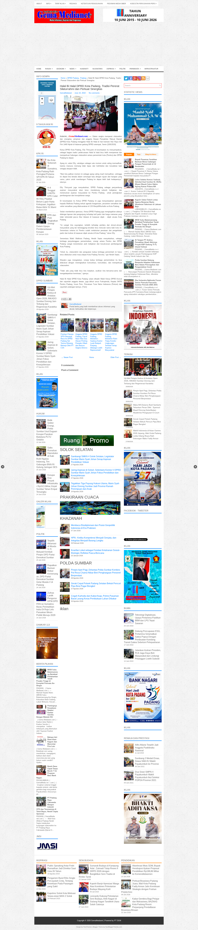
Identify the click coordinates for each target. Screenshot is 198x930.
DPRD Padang (73, 78)
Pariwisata (135, 69)
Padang (83, 78)
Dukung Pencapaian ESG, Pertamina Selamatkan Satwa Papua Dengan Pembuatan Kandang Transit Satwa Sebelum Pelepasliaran (142, 636)
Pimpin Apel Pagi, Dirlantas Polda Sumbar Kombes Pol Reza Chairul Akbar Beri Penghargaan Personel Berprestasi (96, 573)
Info (48, 4)
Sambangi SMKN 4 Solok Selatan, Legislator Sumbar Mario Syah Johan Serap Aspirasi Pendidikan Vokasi (92, 459)
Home (38, 69)
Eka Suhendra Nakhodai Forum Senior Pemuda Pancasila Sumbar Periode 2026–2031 (148, 282)
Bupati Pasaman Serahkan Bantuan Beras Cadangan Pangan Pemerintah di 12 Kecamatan (146, 162)
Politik (122, 69)
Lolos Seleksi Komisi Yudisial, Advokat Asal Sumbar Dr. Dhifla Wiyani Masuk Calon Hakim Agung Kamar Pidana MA (148, 183)
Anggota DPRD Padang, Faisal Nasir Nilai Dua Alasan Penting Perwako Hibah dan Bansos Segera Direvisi (81, 341)
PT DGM (117, 921)
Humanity (84, 69)
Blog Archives (150, 154)
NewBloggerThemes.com (113, 927)
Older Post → (115, 357)
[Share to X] (67, 299)
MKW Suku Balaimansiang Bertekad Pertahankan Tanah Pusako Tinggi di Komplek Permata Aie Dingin (147, 223)
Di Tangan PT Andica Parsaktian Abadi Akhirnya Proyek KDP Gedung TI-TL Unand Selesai (146, 243)
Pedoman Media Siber (116, 4)
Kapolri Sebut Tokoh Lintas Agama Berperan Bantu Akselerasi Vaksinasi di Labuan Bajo (148, 203)
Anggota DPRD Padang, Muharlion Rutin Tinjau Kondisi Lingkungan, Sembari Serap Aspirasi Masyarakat (111, 342)
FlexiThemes (87, 927)
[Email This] (62, 299)
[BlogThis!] (65, 299)
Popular (129, 154)
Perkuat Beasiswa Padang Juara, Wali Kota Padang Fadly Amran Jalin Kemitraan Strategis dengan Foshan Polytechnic (140, 886)
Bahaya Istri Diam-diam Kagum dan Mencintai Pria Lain (52, 741)
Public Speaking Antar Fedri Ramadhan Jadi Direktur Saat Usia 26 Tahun (61, 868)
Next (195, 466)
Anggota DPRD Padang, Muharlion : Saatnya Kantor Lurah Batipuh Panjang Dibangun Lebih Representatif (96, 342)
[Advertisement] (99, 46)
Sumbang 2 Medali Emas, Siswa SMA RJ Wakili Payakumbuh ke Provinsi (147, 761)
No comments (94, 93)
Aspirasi (111, 69)
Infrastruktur (151, 69)
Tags (138, 154)
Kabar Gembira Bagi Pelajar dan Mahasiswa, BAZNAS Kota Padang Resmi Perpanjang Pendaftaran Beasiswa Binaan (140, 904)
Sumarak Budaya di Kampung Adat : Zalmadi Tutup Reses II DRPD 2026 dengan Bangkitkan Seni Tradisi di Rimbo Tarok (99, 871)
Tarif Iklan (60, 4)
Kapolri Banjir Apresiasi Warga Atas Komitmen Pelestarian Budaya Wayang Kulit (104, 886)
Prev (2, 466)
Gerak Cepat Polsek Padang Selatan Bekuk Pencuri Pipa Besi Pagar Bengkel (147, 421)
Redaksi (73, 4)
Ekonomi (61, 69)
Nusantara (98, 69)
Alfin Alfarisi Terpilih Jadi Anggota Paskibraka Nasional (146, 748)
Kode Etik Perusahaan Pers (143, 4)
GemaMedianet (97, 921)
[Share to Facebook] (70, 299)
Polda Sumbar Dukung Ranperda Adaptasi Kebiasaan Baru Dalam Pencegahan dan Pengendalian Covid (147, 263)
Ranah (49, 69)
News (73, 69)
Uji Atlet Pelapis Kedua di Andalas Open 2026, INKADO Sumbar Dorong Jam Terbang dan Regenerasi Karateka (141, 381)
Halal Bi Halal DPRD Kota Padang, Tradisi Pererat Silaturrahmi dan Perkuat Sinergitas (89, 87)
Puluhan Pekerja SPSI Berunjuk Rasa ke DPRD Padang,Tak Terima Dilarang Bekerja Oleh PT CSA (67, 341)
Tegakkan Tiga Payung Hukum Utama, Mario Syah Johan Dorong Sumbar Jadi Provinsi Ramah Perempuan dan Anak (95, 486)
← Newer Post (67, 357)
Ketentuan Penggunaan (92, 4)
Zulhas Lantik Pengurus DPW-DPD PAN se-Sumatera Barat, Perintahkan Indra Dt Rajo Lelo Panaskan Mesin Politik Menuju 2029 (47, 604)
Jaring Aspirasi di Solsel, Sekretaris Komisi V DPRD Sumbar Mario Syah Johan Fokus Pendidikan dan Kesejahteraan (96, 473)
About (39, 4)
